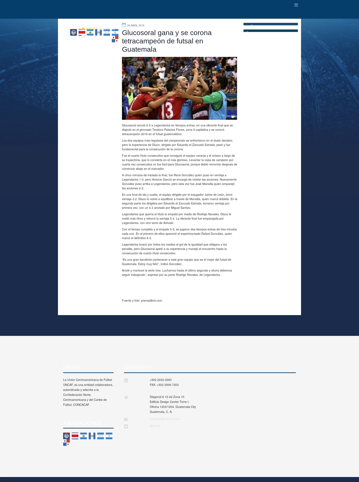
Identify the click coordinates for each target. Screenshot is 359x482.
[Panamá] (66, 442)
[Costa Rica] (75, 436)
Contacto (93, 36)
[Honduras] (100, 436)
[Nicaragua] (109, 436)
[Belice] (66, 436)
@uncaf (155, 426)
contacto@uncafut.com (165, 419)
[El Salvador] (83, 436)
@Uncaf (109, 29)
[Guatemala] (92, 436)
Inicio (90, 29)
